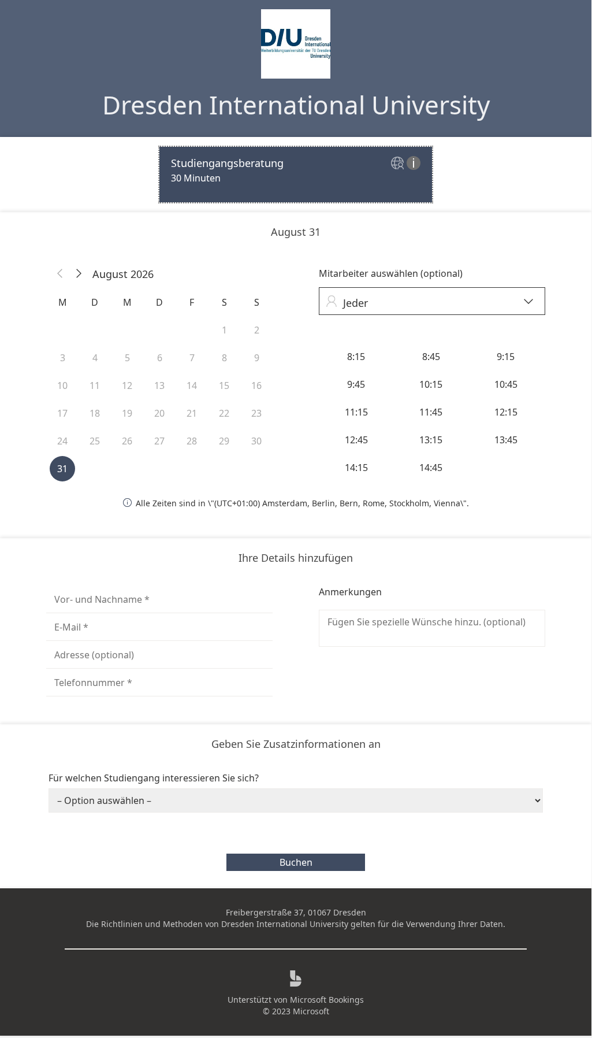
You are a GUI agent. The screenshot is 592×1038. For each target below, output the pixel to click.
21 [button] (192, 413)
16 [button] (256, 385)
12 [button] (127, 385)
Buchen (296, 862)
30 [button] (256, 441)
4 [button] (95, 357)
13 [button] (159, 385)
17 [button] (62, 413)
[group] (432, 412)
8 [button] (224, 357)
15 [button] (224, 385)
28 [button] (192, 441)
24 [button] (62, 441)
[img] (399, 164)
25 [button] (95, 441)
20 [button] (159, 413)
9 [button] (256, 357)
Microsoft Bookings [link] (327, 999)
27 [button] (159, 441)
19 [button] (127, 413)
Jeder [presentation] (429, 302)
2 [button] (256, 330)
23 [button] (256, 413)
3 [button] (62, 357)
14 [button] (192, 385)
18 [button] (95, 413)
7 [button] (192, 357)
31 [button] (62, 468)
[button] (60, 274)
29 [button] (224, 441)
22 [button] (224, 413)
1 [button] (224, 330)
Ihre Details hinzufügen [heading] (296, 558)
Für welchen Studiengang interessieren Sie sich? (154, 778)
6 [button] (159, 357)
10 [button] (62, 385)
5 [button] (127, 357)
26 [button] (127, 441)
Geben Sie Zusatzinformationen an (296, 744)
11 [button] (95, 385)
